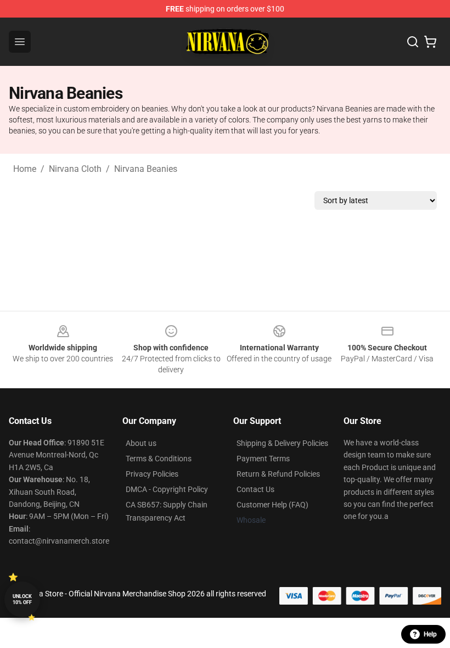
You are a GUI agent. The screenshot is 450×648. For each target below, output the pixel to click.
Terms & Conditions (159, 458)
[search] (412, 41)
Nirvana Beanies (145, 169)
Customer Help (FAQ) (272, 504)
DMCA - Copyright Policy (167, 489)
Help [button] (430, 634)
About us (141, 443)
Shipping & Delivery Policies (282, 443)
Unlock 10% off (22, 599)
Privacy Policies (152, 474)
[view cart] (430, 41)
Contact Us (255, 489)
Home (24, 169)
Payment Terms (263, 458)
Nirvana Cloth (75, 169)
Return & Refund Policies (278, 474)
